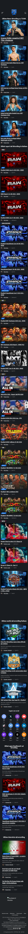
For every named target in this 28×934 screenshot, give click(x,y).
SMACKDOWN (6, 223)
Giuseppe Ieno (8, 775)
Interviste (6, 853)
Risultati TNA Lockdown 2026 (9, 492)
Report (4, 266)
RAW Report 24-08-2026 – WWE (10, 194)
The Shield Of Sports (17, 925)
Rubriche (6, 764)
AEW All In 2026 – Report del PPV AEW (12, 394)
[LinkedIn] (24, 727)
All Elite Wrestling (6, 136)
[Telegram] (10, 727)
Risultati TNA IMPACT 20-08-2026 (11, 515)
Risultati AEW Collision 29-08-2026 (11, 442)
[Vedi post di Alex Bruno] (1, 43)
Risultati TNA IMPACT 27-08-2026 (11, 468)
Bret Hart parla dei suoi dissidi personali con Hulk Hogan (11, 869)
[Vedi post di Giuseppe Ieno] (3, 775)
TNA (3, 447)
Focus (3, 562)
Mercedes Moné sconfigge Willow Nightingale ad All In (11, 139)
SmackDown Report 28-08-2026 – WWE (12, 269)
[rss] (24, 736)
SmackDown (5, 290)
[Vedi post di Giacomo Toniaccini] (1, 650)
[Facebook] (4, 718)
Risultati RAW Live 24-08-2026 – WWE (12, 170)
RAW (3, 149)
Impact (4, 465)
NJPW (3, 521)
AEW (3, 374)
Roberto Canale (7, 544)
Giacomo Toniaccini (8, 650)
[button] (3, 13)
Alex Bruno (6, 42)
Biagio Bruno (6, 92)
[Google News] (17, 727)
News (3, 35)
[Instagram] (17, 718)
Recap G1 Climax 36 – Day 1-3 (9, 565)
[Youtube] (24, 718)
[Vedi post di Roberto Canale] (1, 544)
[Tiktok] (4, 727)
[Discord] (10, 736)
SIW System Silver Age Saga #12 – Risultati (13, 700)
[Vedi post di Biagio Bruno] (1, 92)
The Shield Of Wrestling (7, 925)
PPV (3, 318)
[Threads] (17, 736)
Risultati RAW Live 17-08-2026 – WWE (12, 218)
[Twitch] (4, 736)
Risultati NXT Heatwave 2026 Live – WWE (13, 321)
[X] (10, 718)
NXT (3, 300)
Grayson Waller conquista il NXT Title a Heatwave (12, 39)
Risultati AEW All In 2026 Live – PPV (11, 418)
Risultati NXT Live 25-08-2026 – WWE (12, 368)
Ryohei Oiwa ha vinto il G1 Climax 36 (11, 541)
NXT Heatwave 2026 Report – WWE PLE (12, 344)
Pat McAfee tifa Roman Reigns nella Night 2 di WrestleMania (12, 882)
